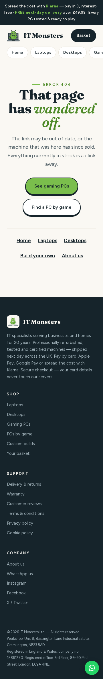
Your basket (18, 453)
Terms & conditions (25, 513)
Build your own (37, 255)
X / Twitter (17, 602)
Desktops (72, 52)
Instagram (17, 583)
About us (72, 255)
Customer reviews (24, 503)
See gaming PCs (51, 186)
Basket (83, 35)
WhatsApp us (20, 573)
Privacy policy (20, 523)
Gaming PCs (19, 424)
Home (17, 52)
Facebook (16, 593)
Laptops (43, 52)
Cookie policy (20, 532)
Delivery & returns (24, 484)
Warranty (16, 494)
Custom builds (21, 443)
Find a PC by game (52, 207)
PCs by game (19, 434)
